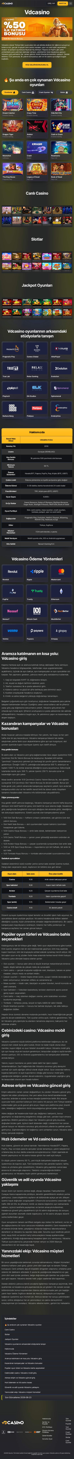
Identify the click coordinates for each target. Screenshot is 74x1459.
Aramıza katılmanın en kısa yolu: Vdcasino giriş (23, 1358)
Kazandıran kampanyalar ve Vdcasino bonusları (23, 1363)
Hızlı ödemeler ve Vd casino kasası (18, 1382)
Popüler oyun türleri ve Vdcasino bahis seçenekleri (25, 1368)
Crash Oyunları (44, 92)
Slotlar (62, 92)
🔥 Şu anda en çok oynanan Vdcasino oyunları (23, 1325)
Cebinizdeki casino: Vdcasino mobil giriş (20, 1373)
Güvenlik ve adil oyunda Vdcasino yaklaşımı (22, 1387)
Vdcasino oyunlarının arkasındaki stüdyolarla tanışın (25, 1344)
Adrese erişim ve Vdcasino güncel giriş (20, 1378)
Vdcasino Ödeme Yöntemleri (16, 1354)
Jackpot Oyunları (11, 1339)
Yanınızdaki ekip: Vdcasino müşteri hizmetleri (22, 1392)
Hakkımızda (9, 1349)
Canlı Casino (26, 92)
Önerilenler (8, 92)
